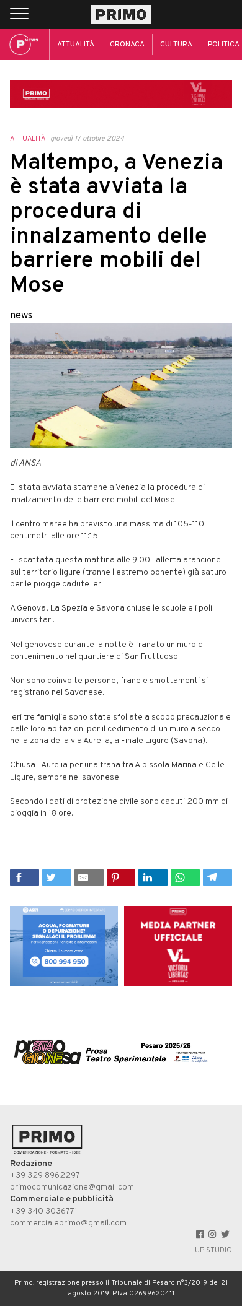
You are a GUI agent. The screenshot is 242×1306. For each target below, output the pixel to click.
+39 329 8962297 (45, 1175)
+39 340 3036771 (44, 1211)
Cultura (176, 45)
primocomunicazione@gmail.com (72, 1187)
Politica (224, 45)
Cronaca (127, 45)
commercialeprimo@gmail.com (68, 1223)
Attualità (75, 45)
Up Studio (213, 1250)
